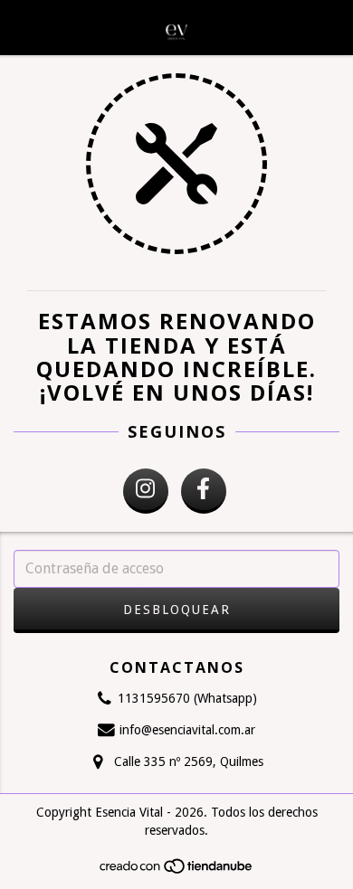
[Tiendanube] (177, 871)
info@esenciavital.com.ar (187, 730)
